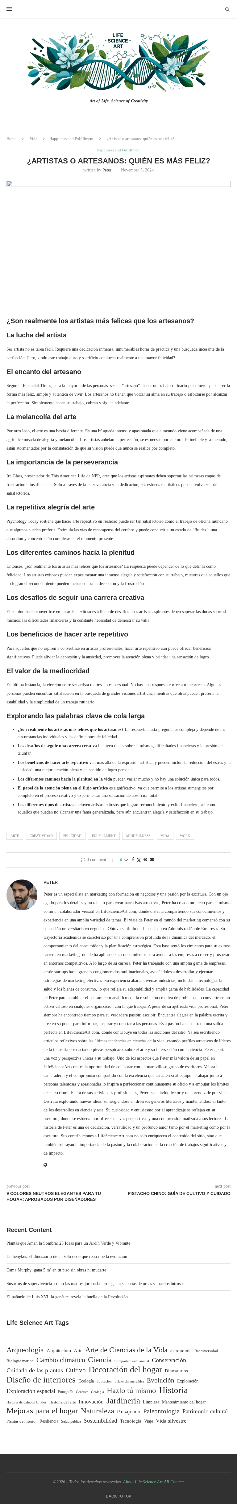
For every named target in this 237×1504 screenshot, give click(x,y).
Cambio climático (60, 1360)
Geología (97, 1392)
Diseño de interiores (41, 1379)
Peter (106, 170)
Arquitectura (59, 1351)
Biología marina (20, 1360)
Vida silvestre (171, 1421)
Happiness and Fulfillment (71, 138)
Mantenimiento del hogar (184, 1401)
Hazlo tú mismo (131, 1390)
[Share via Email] (152, 859)
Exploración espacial (30, 1391)
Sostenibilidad (100, 1420)
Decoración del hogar (125, 1369)
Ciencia (100, 1359)
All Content (174, 1482)
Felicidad (72, 836)
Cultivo (76, 1370)
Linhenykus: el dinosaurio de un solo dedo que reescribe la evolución (66, 1256)
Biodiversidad (206, 1351)
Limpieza (151, 1402)
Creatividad (41, 836)
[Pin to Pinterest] (145, 859)
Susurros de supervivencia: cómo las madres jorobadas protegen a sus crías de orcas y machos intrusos (95, 1283)
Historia (173, 1390)
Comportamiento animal (131, 1361)
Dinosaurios (176, 1370)
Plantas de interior (21, 1421)
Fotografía (65, 1392)
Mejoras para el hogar (42, 1411)
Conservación (169, 1360)
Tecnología (130, 1421)
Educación (104, 1381)
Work (185, 836)
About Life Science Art (143, 1482)
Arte (14, 836)
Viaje (148, 1421)
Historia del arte (62, 1402)
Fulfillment (104, 836)
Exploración (187, 1381)
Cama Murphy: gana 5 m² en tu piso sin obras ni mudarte (56, 1270)
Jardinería (123, 1400)
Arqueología (25, 1349)
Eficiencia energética (129, 1381)
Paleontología (161, 1411)
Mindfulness (138, 836)
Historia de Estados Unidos (26, 1402)
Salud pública (71, 1422)
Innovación (91, 1402)
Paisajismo (128, 1412)
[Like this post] (126, 859)
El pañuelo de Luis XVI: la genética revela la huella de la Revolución (67, 1297)
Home (11, 138)
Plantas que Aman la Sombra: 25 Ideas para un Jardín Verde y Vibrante (68, 1243)
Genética (82, 1392)
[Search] (227, 9)
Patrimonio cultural (205, 1411)
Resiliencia (49, 1421)
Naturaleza (97, 1411)
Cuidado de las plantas (34, 1370)
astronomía (181, 1350)
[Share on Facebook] (133, 859)
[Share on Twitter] (139, 860)
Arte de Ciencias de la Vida (126, 1350)
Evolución (160, 1380)
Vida (33, 138)
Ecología (86, 1381)
